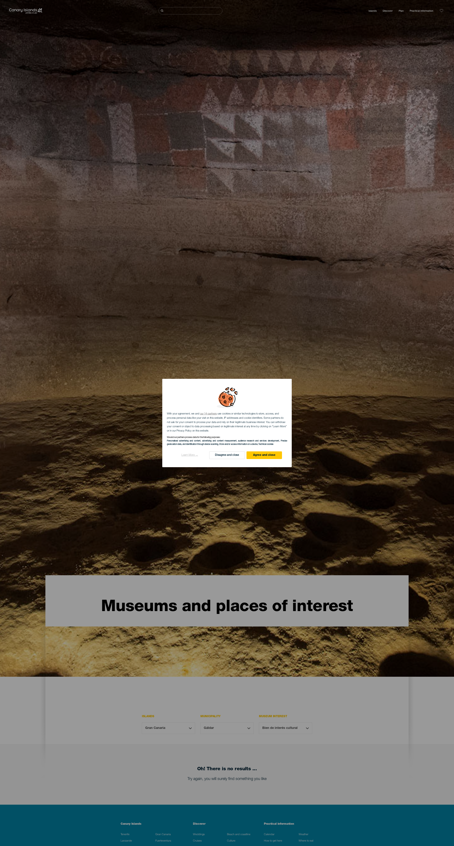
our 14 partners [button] (208, 414)
